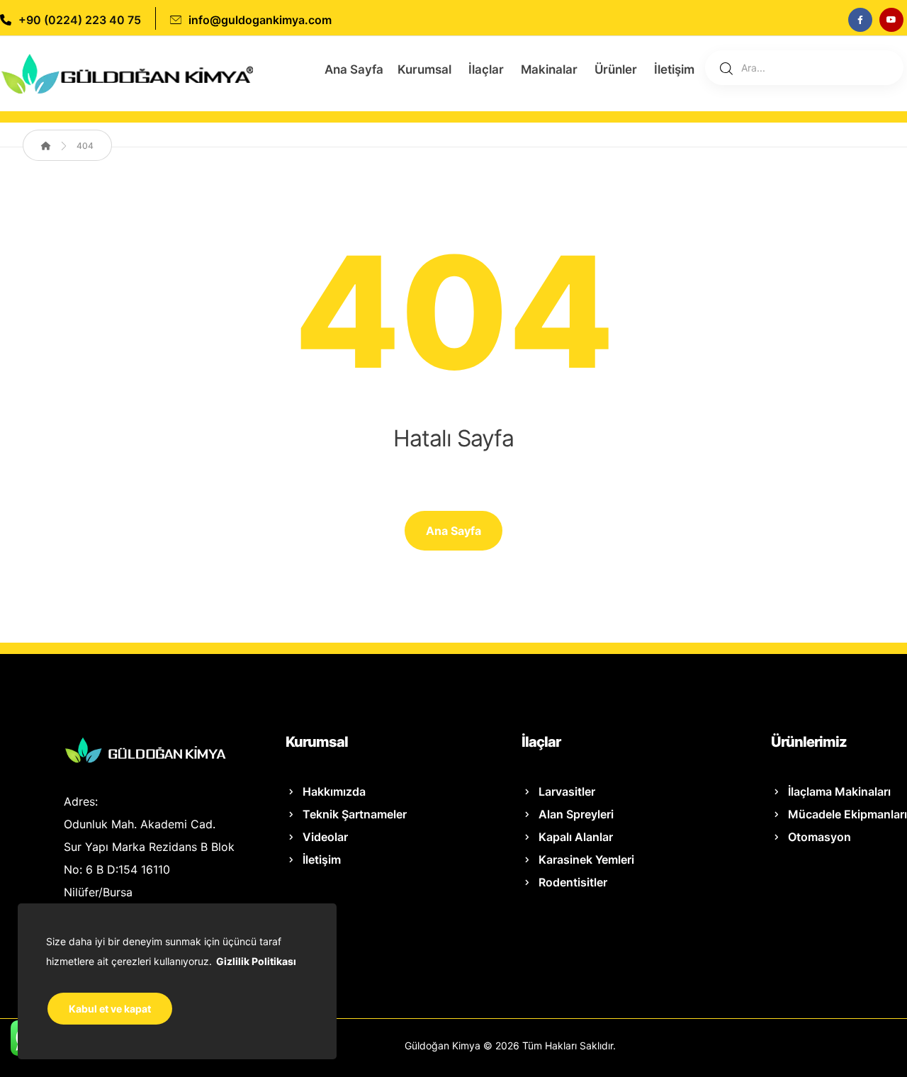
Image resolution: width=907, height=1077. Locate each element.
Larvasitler (567, 791)
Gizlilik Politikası (256, 961)
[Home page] (46, 145)
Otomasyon (819, 837)
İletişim (322, 859)
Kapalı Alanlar (576, 837)
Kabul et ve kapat (110, 1009)
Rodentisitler (573, 882)
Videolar (325, 837)
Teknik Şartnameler (355, 814)
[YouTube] (891, 20)
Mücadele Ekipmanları (847, 814)
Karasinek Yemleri (586, 859)
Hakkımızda (334, 791)
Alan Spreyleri (576, 814)
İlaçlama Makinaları (839, 791)
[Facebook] (860, 20)
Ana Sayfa (453, 531)
